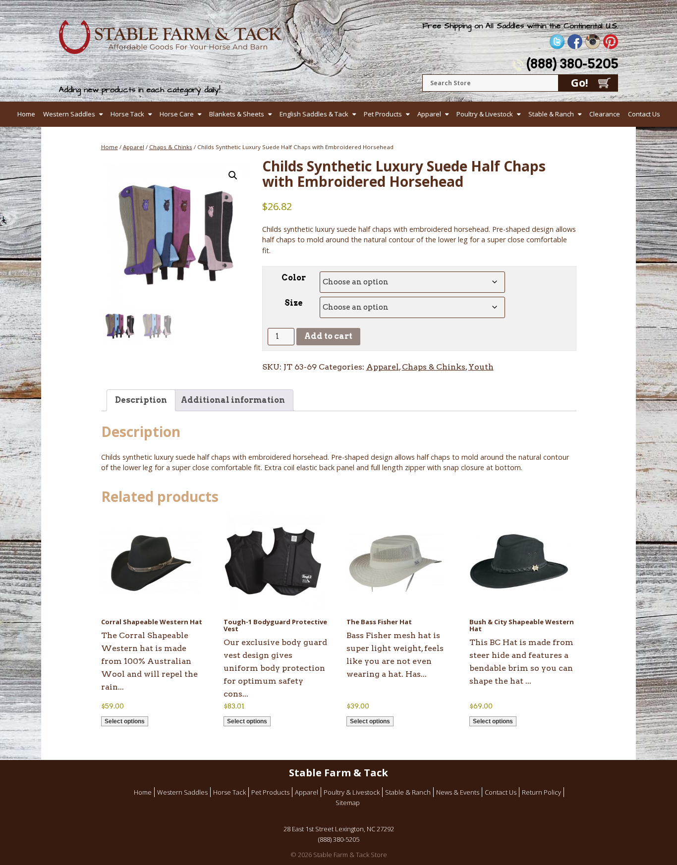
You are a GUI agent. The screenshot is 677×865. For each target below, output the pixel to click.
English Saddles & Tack (314, 113)
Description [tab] (141, 400)
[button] (233, 175)
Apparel (429, 113)
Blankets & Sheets (236, 113)
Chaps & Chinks (170, 147)
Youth (481, 367)
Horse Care (177, 113)
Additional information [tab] (233, 400)
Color (294, 277)
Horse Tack (127, 113)
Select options (125, 721)
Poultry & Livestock (484, 113)
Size (293, 303)
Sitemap (348, 802)
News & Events (457, 792)
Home (26, 113)
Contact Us (644, 113)
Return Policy (541, 792)
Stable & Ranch (551, 113)
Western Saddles (69, 113)
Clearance (604, 113)
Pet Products (383, 113)
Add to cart (328, 336)
